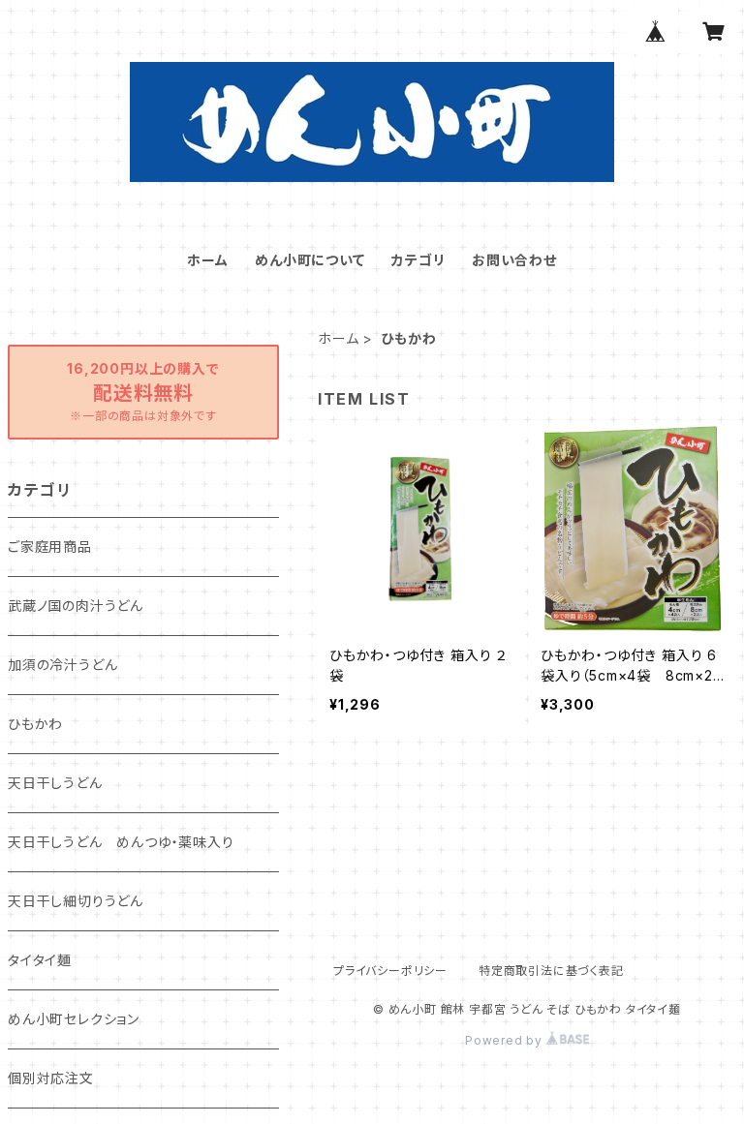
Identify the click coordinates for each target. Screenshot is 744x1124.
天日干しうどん (55, 783)
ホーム (207, 260)
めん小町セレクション (74, 1019)
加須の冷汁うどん (62, 664)
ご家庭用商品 (50, 546)
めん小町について (309, 260)
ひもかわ (35, 723)
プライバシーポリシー (390, 970)
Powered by (505, 1040)
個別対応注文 (51, 1078)
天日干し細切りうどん (75, 901)
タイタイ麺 (40, 960)
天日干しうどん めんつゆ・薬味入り (121, 842)
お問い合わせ (514, 260)
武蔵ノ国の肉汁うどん (75, 605)
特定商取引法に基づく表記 (551, 970)
